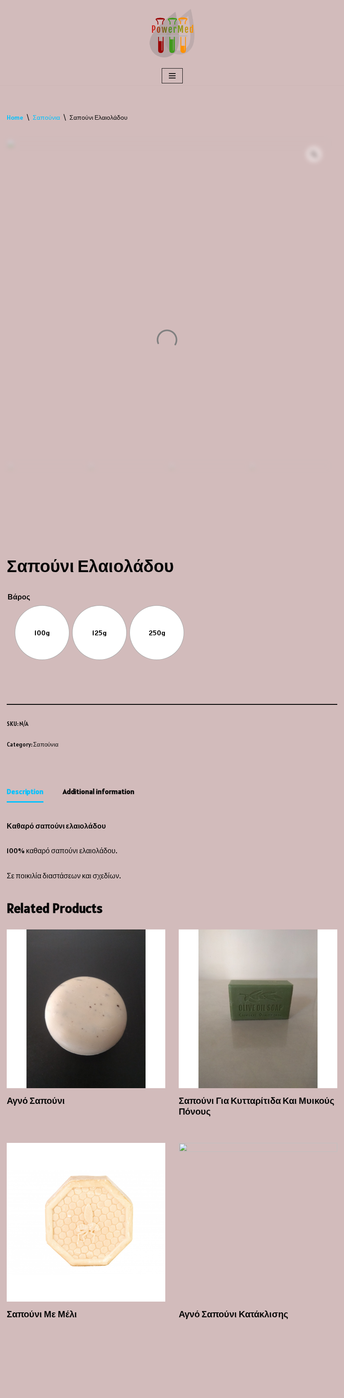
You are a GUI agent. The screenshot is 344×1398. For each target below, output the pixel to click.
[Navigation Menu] (172, 75)
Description (25, 791)
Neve (15, 1388)
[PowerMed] (172, 33)
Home (15, 117)
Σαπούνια (46, 117)
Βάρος (19, 596)
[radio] (42, 633)
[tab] (25, 792)
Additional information (98, 791)
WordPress (84, 1388)
